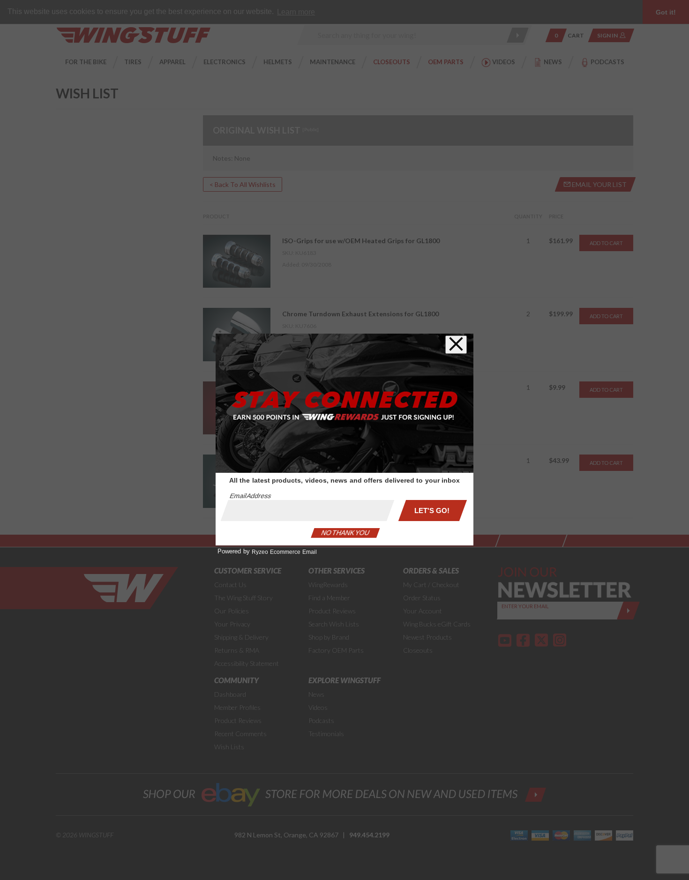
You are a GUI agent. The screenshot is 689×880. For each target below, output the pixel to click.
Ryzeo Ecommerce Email (284, 552)
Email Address (250, 496)
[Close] (456, 345)
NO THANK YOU (345, 533)
